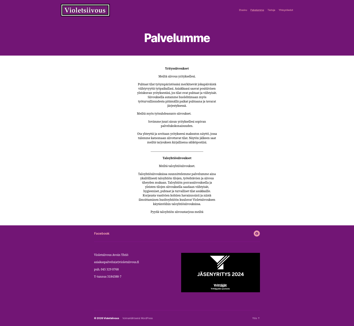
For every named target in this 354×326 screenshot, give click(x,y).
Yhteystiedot (286, 10)
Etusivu (243, 10)
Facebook (102, 233)
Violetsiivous (111, 318)
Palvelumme (257, 10)
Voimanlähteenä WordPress (137, 318)
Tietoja (271, 10)
